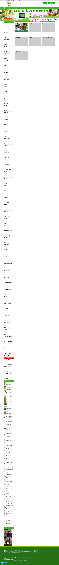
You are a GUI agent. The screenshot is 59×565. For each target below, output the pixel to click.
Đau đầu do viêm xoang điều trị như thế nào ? (9, 436)
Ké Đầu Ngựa (5, 145)
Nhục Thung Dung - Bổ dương (7, 251)
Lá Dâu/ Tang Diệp (6, 195)
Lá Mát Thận (5, 27)
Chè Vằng (5, 313)
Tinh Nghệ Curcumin (7, 280)
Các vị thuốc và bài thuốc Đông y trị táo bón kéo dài (9, 401)
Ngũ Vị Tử (5, 84)
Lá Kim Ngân (5, 256)
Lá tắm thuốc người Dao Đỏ (7, 289)
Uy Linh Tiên (5, 209)
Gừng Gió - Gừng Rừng (7, 89)
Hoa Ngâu (5, 133)
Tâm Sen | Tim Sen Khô (7, 53)
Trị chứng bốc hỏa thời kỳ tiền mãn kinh (9, 382)
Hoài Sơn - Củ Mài (6, 157)
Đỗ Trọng (5, 159)
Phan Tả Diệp (5, 110)
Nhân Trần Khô (6, 334)
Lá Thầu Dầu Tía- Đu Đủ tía (7, 169)
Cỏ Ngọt (5, 261)
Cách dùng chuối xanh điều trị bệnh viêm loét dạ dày (9, 387)
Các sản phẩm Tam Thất (7, 235)
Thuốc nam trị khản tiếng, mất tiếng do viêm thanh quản (9, 514)
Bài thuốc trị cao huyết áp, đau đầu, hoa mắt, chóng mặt (9, 472)
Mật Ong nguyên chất (6, 327)
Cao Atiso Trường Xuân (7, 211)
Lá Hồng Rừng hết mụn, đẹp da (8, 263)
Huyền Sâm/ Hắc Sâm (6, 202)
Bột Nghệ (5, 25)
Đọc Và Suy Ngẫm (6, 378)
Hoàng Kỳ (5, 176)
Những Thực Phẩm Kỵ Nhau (7, 366)
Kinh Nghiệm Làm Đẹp (7, 361)
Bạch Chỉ (5, 122)
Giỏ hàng (51, 3)
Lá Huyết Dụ (5, 86)
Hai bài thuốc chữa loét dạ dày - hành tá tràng (9, 389)
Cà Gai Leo (5, 268)
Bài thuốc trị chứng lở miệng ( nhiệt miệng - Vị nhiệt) (9, 503)
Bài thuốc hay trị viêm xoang (9, 440)
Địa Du (5, 124)
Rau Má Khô (5, 46)
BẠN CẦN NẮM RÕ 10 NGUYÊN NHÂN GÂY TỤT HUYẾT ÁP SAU (9, 458)
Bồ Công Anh (6, 308)
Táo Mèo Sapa (6, 306)
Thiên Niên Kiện (6, 72)
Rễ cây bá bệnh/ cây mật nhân (7, 284)
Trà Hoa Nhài (5, 258)
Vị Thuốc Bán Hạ (6, 225)
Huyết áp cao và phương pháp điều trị (9, 477)
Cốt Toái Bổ (5, 58)
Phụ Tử (5, 98)
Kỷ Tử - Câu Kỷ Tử (6, 164)
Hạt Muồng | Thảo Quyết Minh (8, 63)
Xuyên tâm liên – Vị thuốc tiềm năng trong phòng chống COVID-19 (9, 409)
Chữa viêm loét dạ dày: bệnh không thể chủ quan (9, 392)
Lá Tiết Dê (5, 218)
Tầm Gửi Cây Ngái (6, 30)
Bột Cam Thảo (6, 129)
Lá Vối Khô (5, 150)
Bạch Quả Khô (6, 228)
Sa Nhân (5, 190)
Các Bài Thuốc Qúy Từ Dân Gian (8, 364)
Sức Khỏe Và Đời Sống (7, 371)
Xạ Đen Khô (5, 249)
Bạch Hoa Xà (5, 294)
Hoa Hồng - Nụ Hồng (6, 119)
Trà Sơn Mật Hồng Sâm (7, 138)
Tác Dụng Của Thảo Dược (7, 373)
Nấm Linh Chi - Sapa (6, 315)
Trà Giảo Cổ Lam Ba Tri (7, 51)
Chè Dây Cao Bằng (6, 39)
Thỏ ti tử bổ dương (6, 242)
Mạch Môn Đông (6, 188)
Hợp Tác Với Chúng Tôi (7, 376)
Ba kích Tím (5, 105)
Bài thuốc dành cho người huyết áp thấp (9, 462)
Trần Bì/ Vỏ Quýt (6, 204)
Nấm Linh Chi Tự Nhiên (7, 320)
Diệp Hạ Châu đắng (6, 270)
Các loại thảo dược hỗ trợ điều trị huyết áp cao (9, 493)
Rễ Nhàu (5, 117)
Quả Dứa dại (5, 329)
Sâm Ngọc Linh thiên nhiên (7, 287)
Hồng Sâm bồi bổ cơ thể (7, 291)
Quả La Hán (5, 23)
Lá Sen (5, 298)
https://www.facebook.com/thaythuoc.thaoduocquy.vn (12, 553)
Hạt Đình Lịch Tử (6, 221)
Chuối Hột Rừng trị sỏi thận (7, 275)
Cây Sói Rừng (5, 96)
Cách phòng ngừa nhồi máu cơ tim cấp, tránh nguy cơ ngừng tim (9, 414)
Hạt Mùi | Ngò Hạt (6, 67)
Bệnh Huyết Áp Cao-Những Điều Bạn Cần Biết (9, 474)
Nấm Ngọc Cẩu (6, 136)
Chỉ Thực (5, 185)
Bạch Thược (5, 171)
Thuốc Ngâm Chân (6, 103)
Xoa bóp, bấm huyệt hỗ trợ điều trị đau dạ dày (9, 501)
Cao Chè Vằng (6, 60)
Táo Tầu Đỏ (5, 310)
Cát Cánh (5, 155)
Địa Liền (5, 100)
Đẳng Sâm (5, 77)
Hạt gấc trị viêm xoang (9, 433)
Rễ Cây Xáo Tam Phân (7, 34)
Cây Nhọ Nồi (5, 44)
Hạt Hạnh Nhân (6, 56)
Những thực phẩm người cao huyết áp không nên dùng (9, 491)
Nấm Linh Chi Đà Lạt (6, 324)
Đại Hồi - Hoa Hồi (6, 93)
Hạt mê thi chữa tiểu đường (7, 282)
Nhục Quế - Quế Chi (6, 79)
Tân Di (5, 126)
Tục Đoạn (5, 192)
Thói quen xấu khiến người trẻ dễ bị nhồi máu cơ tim (9, 406)
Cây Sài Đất (5, 70)
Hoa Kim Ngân (6, 254)
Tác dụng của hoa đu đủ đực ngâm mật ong (9, 411)
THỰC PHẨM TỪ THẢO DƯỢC (8, 336)
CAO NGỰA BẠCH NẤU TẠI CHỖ (8, 353)
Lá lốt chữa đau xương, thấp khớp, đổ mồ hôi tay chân (9, 523)
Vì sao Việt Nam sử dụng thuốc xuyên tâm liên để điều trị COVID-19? (9, 417)
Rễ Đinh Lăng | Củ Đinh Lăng (7, 303)
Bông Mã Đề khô (6, 296)
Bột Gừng (5, 143)
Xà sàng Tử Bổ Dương (6, 244)
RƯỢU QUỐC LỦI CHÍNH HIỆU (8, 341)
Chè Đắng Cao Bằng (6, 277)
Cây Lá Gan (5, 247)
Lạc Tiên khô (5, 237)
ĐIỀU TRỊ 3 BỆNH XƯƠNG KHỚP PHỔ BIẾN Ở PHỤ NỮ (9, 511)
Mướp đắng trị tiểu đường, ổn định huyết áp (9, 484)
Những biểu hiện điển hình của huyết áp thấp (9, 460)
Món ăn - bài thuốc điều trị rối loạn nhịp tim (9, 419)
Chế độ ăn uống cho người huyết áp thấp (9, 498)
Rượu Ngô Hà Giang (6, 355)
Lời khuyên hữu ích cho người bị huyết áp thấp (9, 496)
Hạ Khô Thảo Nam (6, 152)
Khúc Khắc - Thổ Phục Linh (7, 166)
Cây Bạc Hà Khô (6, 112)
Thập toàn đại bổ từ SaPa (7, 343)
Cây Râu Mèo (5, 91)
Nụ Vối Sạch (5, 37)
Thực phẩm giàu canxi (8, 515)
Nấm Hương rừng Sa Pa (7, 317)
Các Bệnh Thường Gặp (7, 359)
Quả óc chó (5, 131)
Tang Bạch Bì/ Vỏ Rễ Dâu (7, 197)
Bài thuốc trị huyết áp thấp (9, 488)
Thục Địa (5, 162)
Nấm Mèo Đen (6, 223)
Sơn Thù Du (5, 183)
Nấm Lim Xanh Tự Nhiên (7, 322)
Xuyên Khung (5, 199)
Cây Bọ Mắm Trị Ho (6, 216)
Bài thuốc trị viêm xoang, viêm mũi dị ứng (9, 431)
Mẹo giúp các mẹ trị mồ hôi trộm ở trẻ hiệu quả (9, 520)
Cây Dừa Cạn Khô (6, 65)
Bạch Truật (5, 178)
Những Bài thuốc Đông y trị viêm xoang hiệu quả (9, 450)
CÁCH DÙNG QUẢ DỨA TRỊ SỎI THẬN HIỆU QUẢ (9, 424)
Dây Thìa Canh (6, 32)
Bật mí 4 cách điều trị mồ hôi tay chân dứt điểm (9, 525)
